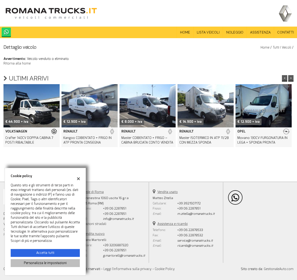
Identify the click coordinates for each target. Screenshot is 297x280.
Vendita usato (167, 192)
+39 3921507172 (189, 203)
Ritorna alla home (17, 63)
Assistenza (260, 32)
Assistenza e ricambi (172, 224)
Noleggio (235, 32)
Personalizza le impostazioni (45, 263)
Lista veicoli (208, 32)
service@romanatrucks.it (195, 241)
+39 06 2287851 (114, 208)
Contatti (285, 32)
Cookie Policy (165, 269)
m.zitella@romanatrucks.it (196, 214)
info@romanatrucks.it (118, 219)
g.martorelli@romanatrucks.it (124, 256)
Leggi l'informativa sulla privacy (127, 269)
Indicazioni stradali (92, 224)
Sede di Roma (93, 192)
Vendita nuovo (94, 234)
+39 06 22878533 (190, 230)
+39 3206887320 (115, 245)
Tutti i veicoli (282, 47)
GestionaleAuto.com (279, 269)
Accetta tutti (45, 253)
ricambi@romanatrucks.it (195, 246)
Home (185, 32)
